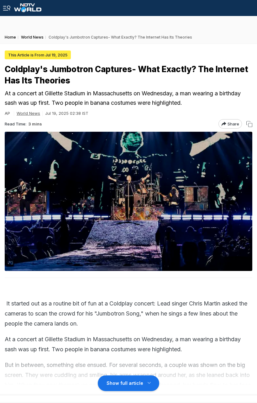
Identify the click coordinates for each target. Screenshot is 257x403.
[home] (27, 6)
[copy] (249, 124)
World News (28, 113)
